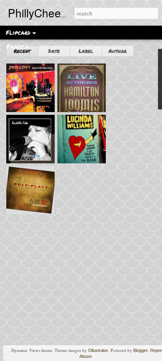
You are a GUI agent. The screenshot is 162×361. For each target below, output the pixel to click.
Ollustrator (98, 350)
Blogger (140, 350)
